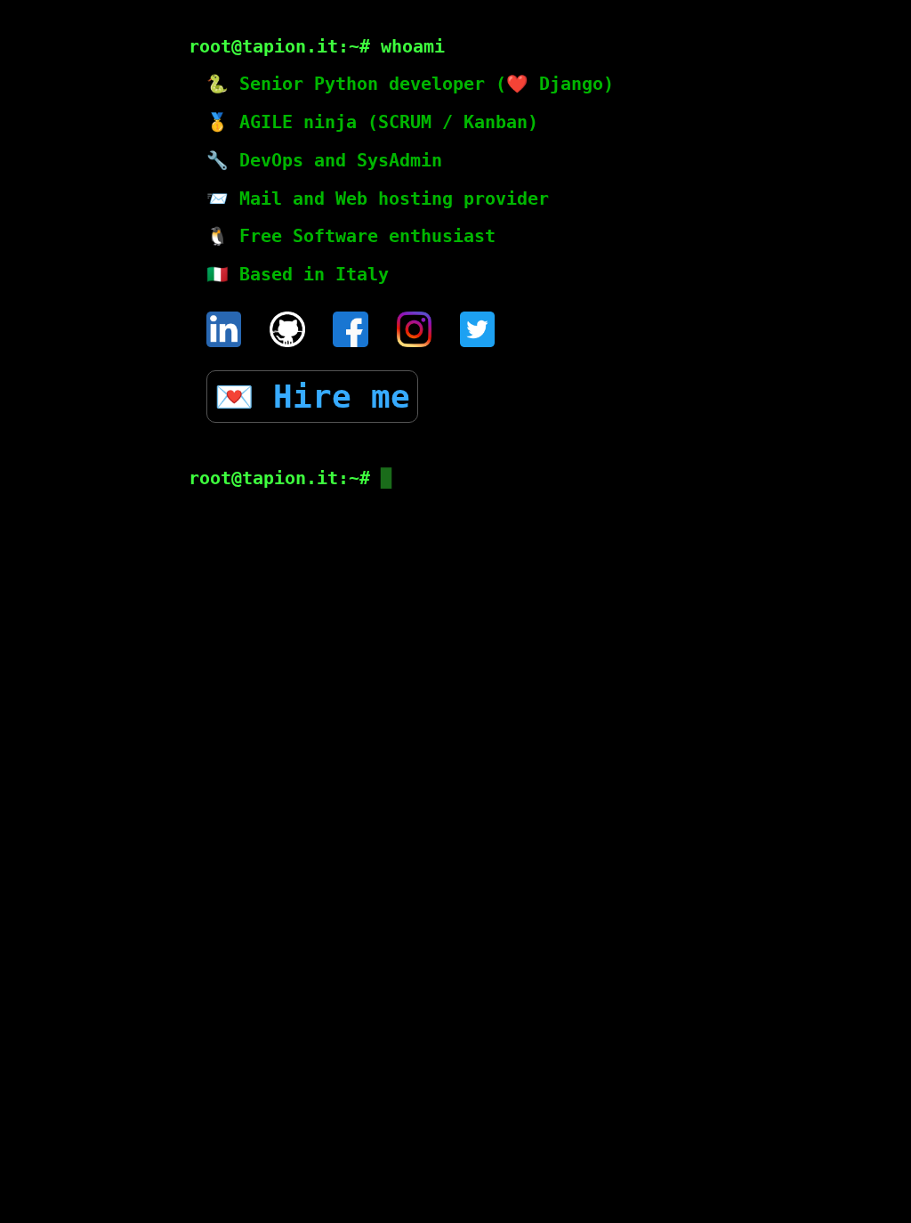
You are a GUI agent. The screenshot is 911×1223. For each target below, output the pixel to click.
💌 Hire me (312, 396)
